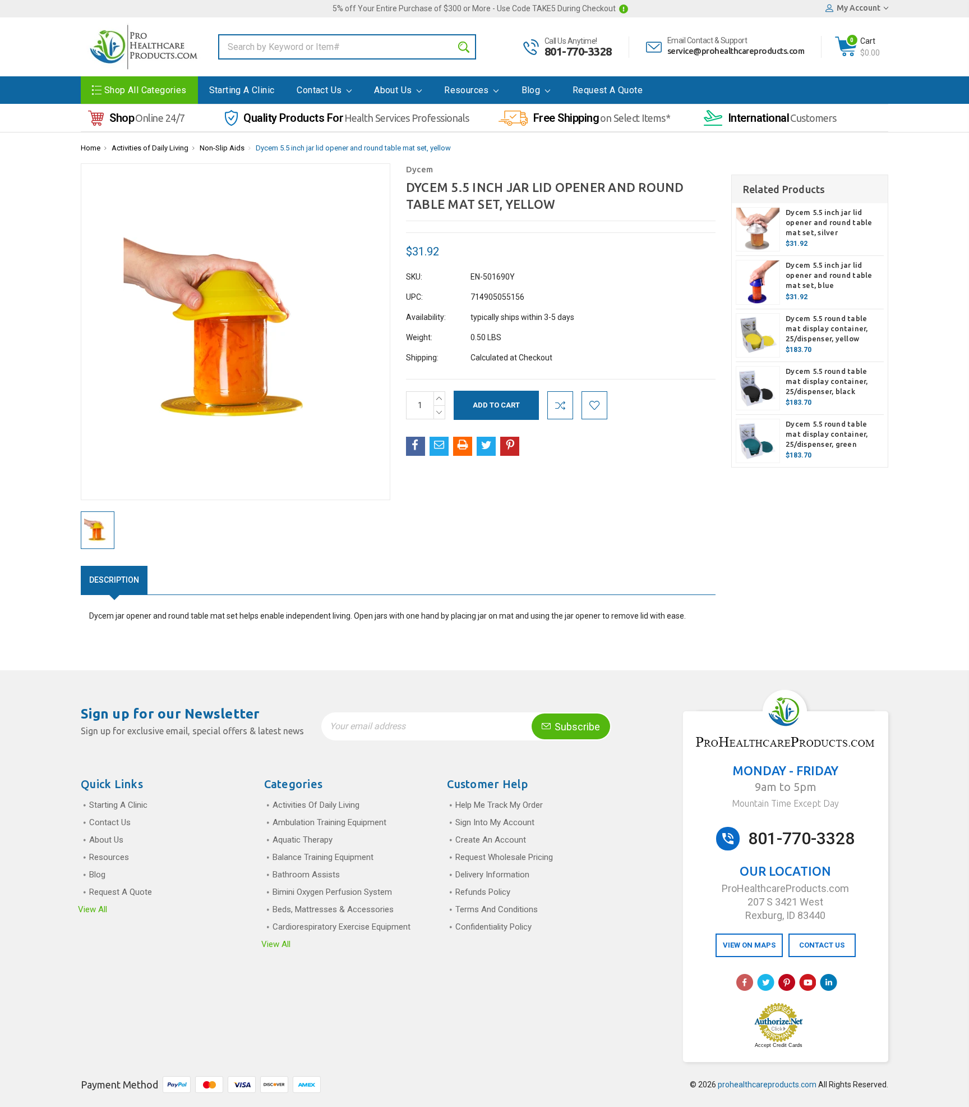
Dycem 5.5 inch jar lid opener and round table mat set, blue (829, 275)
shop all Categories (145, 90)
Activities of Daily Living (150, 148)
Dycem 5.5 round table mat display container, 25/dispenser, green (827, 434)
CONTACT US (822, 945)
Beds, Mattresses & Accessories (333, 909)
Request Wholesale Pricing (504, 857)
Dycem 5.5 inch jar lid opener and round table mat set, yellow (353, 148)
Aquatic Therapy (303, 840)
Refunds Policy (482, 892)
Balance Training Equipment (323, 857)
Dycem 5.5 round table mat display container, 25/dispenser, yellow (827, 328)
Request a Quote (608, 90)
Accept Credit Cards (778, 1045)
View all (92, 909)
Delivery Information (492, 875)
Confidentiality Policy (493, 927)
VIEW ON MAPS (749, 945)
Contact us (320, 90)
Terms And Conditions (496, 909)
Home (90, 148)
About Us (394, 90)
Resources (467, 90)
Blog (532, 90)
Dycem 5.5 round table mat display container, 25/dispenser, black (827, 381)
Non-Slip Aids (222, 148)
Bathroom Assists (306, 875)
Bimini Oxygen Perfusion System (332, 892)
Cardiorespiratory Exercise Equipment (341, 927)
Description (114, 579)
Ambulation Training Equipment (329, 822)
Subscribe (576, 727)
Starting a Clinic (242, 90)
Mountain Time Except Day (785, 803)
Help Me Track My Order (499, 805)
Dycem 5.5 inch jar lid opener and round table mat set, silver (829, 222)
